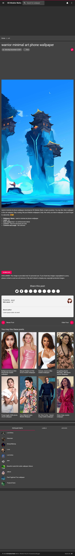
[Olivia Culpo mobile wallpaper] (65, 395)
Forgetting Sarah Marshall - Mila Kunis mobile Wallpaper (64, 372)
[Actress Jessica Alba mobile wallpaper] (46, 351)
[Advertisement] (37, 21)
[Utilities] (72, 3)
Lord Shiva (10, 433)
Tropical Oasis (11, 483)
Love (8, 449)
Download (6, 272)
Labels (44, 428)
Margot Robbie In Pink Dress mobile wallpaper (27, 371)
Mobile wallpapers (34, 212)
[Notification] (67, 3)
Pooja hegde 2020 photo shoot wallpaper (9, 416)
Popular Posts (17, 428)
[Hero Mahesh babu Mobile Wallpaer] (28, 395)
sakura (9, 472)
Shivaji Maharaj (11, 444)
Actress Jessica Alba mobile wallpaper (45, 371)
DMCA (17, 553)
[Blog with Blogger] (49, 291)
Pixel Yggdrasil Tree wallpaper (16, 477)
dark (8, 460)
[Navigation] (3, 3)
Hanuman (10, 438)
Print (27, 49)
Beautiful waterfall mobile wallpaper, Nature (20, 466)
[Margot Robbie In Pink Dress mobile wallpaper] (28, 351)
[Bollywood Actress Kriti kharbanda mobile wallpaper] (9, 351)
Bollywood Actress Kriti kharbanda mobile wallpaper (8, 372)
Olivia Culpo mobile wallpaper (63, 416)
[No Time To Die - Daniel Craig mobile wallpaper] (46, 395)
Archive (64, 428)
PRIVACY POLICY (24, 553)
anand (13, 300)
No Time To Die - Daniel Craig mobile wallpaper (46, 416)
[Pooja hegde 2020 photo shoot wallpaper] (9, 395)
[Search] (25, 3)
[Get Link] (53, 291)
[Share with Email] (44, 291)
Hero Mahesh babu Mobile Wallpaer (26, 416)
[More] (58, 291)
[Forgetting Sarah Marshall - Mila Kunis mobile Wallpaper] (65, 351)
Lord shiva (10, 455)
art (6, 212)
